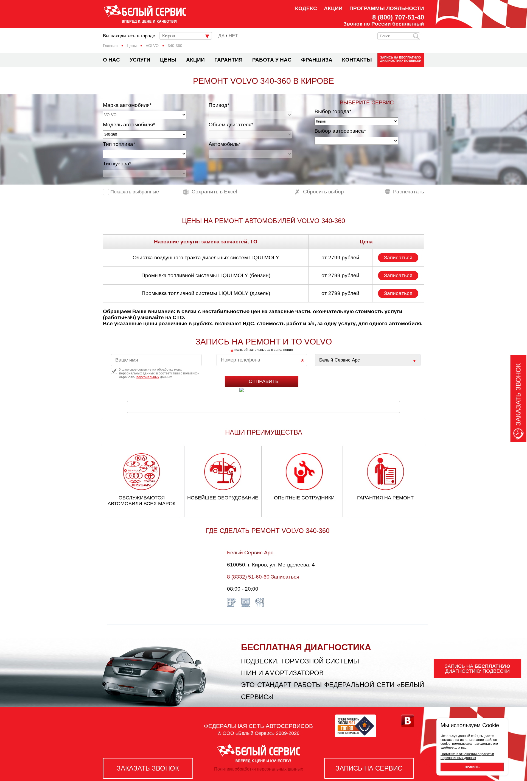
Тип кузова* (117, 163)
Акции (333, 8)
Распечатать (408, 191)
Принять (472, 767)
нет (233, 35)
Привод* (219, 105)
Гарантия (228, 60)
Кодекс (306, 8)
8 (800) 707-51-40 (398, 17)
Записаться (398, 257)
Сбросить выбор (323, 191)
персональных (147, 377)
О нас (111, 60)
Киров (168, 35)
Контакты (357, 60)
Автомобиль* (225, 144)
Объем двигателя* (231, 124)
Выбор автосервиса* (340, 131)
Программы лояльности (386, 8)
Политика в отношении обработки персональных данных (467, 756)
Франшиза (316, 60)
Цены (168, 60)
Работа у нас (271, 60)
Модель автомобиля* (129, 124)
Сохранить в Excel (214, 191)
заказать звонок (148, 768)
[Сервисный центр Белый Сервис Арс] (368, 360)
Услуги (140, 60)
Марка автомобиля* (127, 105)
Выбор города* (333, 111)
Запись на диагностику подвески (400, 59)
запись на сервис (368, 768)
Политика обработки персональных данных (258, 769)
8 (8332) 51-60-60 (248, 577)
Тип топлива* (119, 144)
